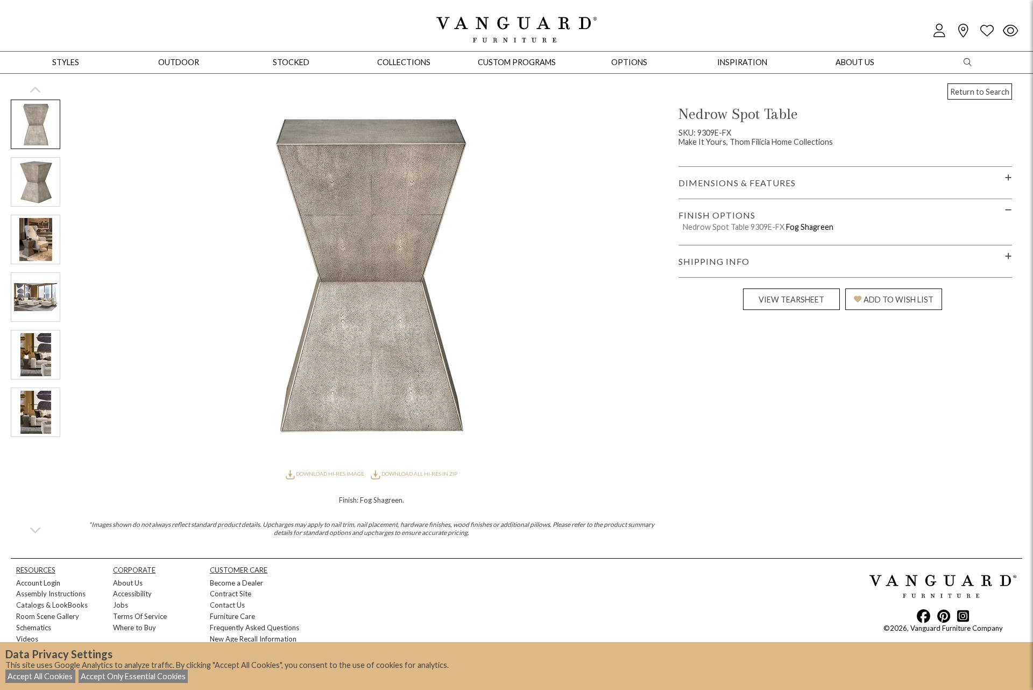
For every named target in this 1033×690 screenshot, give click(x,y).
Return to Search (979, 91)
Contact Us (227, 605)
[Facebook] (923, 615)
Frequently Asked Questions (254, 627)
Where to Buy (134, 627)
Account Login (38, 583)
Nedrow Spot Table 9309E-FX (733, 226)
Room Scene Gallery (47, 616)
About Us (128, 583)
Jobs (120, 605)
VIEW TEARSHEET (791, 299)
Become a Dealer (236, 583)
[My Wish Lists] (987, 31)
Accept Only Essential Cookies (133, 676)
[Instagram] (963, 615)
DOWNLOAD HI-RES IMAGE (330, 473)
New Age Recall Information (253, 639)
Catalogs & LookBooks (52, 605)
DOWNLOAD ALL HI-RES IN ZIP (418, 473)
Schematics (33, 627)
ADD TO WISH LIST (898, 299)
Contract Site (230, 593)
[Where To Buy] (963, 31)
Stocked (291, 62)
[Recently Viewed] (1010, 31)
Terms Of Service (140, 616)
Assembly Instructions (51, 593)
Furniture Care (232, 616)
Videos (27, 639)
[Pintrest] (944, 615)
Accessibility (132, 593)
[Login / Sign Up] (939, 31)
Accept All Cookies (40, 676)
